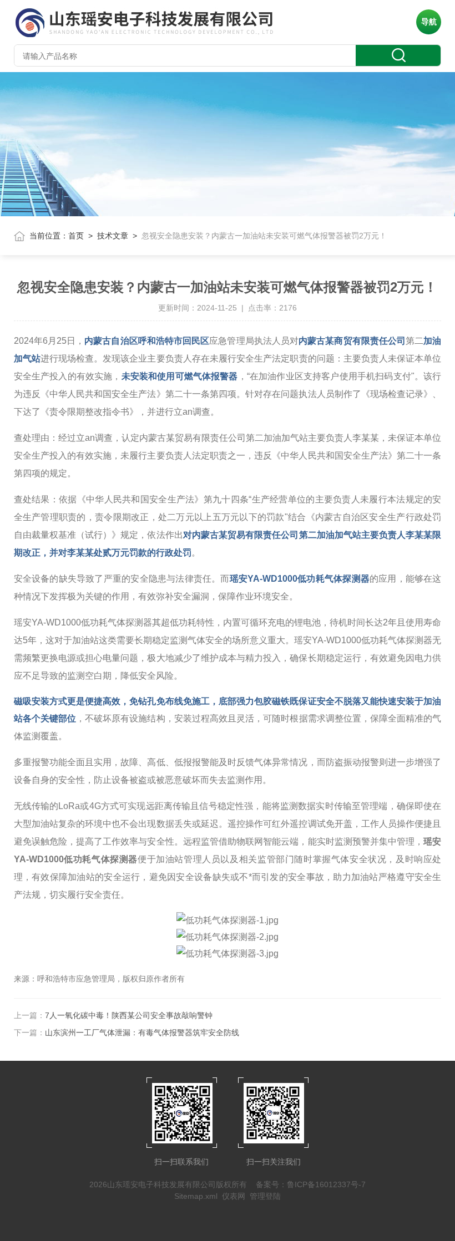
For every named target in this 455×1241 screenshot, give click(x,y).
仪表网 (233, 1196)
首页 (76, 235)
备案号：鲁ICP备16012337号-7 (311, 1184)
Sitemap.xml (196, 1196)
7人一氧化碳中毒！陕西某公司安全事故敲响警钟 (129, 1015)
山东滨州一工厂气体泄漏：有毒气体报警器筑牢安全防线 (142, 1032)
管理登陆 (265, 1196)
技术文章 (112, 235)
